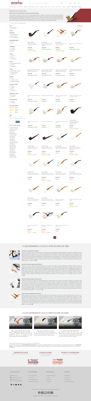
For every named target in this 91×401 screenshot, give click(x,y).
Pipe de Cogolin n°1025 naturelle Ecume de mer (47, 148)
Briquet (25, 6)
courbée (13, 49)
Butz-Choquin (14, 36)
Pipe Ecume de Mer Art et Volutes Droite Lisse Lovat (33, 174)
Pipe (37, 6)
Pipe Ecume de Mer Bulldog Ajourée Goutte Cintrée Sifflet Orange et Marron (62, 70)
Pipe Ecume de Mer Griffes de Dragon (61, 96)
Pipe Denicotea (13, 135)
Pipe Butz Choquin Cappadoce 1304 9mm (32, 44)
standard (13, 66)
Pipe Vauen (12, 154)
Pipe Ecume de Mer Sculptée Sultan (62, 122)
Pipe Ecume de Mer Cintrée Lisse (75, 200)
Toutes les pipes (13, 157)
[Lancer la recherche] (61, 3)
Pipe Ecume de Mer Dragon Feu (34, 96)
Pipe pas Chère (13, 146)
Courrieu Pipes (15, 37)
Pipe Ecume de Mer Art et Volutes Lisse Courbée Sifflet (75, 174)
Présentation (67, 375)
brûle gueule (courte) (16, 63)
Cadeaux (63, 6)
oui (12, 43)
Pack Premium (68, 379)
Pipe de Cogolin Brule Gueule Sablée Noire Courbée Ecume (74, 122)
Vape (46, 6)
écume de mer (15, 80)
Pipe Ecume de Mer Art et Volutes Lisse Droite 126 (33, 200)
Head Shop (20, 6)
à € (18, 116)
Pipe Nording (12, 145)
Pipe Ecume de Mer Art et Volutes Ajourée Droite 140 (61, 148)
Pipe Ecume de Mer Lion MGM (33, 122)
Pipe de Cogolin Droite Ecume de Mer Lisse (33, 148)
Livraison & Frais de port (33, 381)
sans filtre (14, 58)
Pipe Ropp (12, 149)
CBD (49, 6)
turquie (13, 102)
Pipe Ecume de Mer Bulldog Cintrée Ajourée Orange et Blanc (75, 70)
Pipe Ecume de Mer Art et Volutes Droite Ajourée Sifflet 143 (75, 148)
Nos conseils (48, 379)
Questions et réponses (50, 375)
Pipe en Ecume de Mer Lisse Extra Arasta (62, 226)
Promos (79, 6)
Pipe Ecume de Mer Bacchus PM (75, 44)
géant (13, 86)
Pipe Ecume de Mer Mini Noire (33, 226)
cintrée (13, 48)
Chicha (52, 6)
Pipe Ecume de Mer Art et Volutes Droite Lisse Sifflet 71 (48, 174)
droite (13, 51)
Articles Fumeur (13, 6)
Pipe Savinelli (12, 151)
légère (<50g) (14, 72)
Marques (68, 6)
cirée (12, 78)
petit (12, 89)
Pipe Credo (12, 132)
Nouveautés (74, 6)
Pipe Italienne (13, 140)
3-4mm (13, 55)
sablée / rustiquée (15, 81)
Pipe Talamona (13, 152)
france (13, 101)
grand (13, 64)
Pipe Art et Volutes (14, 127)
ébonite (13, 96)
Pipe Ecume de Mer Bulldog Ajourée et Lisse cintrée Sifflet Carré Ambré (34, 70)
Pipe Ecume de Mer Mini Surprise (47, 226)
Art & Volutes (14, 34)
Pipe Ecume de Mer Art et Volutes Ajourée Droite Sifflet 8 (47, 44)
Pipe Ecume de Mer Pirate (47, 121)
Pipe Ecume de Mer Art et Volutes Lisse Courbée (61, 174)
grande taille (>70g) (16, 70)
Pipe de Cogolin (13, 133)
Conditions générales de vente (53, 389)
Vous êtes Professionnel (69, 381)
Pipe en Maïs (12, 137)
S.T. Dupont (41, 6)
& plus (16, 107)
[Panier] (78, 3)
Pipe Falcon (12, 139)
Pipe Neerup (12, 143)
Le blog (47, 377)
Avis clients (48, 381)
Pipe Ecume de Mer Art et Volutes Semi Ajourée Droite (48, 200)
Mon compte (30, 377)
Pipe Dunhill (12, 136)
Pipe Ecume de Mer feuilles (47, 95)
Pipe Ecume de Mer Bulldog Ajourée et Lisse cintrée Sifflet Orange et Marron (48, 70)
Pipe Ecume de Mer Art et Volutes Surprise (61, 44)
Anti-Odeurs (58, 6)
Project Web (55, 395)
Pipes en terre (13, 155)
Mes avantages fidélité (32, 379)
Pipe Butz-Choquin (14, 129)
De (10, 116)
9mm (12, 57)
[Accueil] (9, 23)
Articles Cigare (31, 6)
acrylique (14, 95)
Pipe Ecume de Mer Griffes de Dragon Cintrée (75, 96)
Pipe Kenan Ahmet (14, 142)
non (12, 42)
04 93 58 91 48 (14, 375)
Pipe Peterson (13, 148)
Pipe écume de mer (22, 23)
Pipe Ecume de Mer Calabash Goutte (60, 200)
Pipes (12, 23)
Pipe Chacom (12, 130)
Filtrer (17, 121)
